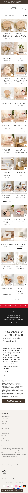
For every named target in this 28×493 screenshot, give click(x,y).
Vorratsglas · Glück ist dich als (20, 220)
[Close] (21, 490)
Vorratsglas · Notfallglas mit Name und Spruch (20, 35)
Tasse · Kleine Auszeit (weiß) (21, 173)
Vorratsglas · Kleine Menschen (21, 267)
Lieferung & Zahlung (5, 416)
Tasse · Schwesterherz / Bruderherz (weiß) (21, 151)
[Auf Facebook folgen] (2, 478)
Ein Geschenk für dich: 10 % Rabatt (11, 491)
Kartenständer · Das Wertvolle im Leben (20, 126)
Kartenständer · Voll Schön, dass (20, 102)
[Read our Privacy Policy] (25, 383)
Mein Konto (3, 423)
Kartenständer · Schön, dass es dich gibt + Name (20, 80)
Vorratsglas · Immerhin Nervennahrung (7, 80)
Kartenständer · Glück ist (7, 196)
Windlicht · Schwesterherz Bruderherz (7, 174)
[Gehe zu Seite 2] (18, 299)
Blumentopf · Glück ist (21, 57)
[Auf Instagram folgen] (6, 478)
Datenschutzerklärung (6, 433)
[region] (14, 315)
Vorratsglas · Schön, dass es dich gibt (7, 221)
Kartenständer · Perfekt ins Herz (7, 126)
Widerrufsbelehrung (5, 436)
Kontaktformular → (18, 465)
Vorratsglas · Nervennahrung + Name (7, 103)
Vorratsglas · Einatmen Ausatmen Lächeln (21, 290)
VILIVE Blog (4, 421)
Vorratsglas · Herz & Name (7, 289)
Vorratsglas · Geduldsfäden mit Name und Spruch (7, 35)
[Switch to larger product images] (23, 15)
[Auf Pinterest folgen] (10, 478)
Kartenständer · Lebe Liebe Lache (7, 267)
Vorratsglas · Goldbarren (7, 57)
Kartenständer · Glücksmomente (21, 196)
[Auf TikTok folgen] (14, 478)
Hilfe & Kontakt (4, 418)
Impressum (3, 431)
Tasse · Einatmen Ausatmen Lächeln (21, 243)
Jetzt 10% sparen (14, 401)
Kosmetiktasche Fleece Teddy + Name (7, 243)
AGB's (2, 438)
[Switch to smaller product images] (26, 15)
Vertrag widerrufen (5, 441)
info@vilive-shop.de (9, 465)
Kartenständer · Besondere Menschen (7, 151)
